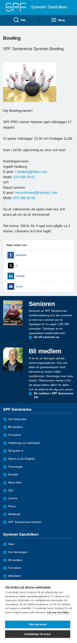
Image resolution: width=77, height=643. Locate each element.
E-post (19, 286)
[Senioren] (13, 313)
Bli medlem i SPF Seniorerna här (53, 395)
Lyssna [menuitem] (12, 498)
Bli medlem (15, 427)
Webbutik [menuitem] (14, 514)
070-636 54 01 (24, 177)
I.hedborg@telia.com (31, 172)
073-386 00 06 (24, 198)
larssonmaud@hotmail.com (36, 193)
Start (11, 544)
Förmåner (14, 435)
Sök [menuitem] (23, 20)
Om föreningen (18, 552)
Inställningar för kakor (37, 634)
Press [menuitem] (12, 506)
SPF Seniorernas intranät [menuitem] (24, 522)
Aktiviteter (14, 575)
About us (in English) (21, 458)
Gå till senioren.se (46, 337)
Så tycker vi (15, 450)
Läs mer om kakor (58, 612)
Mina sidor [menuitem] (15, 482)
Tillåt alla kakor (38, 624)
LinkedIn (20, 276)
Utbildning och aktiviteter (24, 443)
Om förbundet (17, 419)
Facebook (21, 255)
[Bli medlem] (13, 359)
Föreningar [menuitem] (15, 466)
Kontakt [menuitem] (13, 474)
